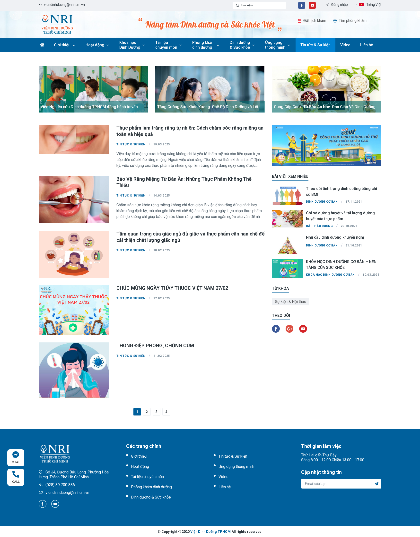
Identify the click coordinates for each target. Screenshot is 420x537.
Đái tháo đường (319, 226)
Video (345, 45)
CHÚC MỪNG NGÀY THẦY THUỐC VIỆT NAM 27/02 (172, 288)
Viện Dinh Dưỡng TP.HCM (210, 532)
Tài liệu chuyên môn (166, 45)
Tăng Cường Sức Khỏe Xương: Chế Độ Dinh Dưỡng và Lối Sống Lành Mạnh (207, 107)
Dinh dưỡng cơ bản (322, 201)
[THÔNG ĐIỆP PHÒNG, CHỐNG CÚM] (74, 370)
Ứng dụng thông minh (275, 45)
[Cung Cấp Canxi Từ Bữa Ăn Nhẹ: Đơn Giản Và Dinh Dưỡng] (326, 89)
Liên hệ (366, 45)
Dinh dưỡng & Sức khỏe (240, 45)
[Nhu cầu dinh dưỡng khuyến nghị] (287, 244)
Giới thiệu (62, 45)
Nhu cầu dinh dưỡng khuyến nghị (335, 237)
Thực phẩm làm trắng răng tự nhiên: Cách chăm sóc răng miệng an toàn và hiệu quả (189, 131)
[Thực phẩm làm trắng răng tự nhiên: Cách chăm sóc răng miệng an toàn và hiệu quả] (74, 139)
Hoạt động (95, 45)
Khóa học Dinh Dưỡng (129, 45)
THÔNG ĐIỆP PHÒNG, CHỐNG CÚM (155, 346)
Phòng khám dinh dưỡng (203, 45)
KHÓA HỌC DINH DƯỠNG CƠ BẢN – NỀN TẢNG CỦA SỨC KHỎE (341, 264)
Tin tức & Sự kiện (315, 45)
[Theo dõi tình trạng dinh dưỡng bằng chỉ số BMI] (287, 195)
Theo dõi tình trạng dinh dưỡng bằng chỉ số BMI (341, 191)
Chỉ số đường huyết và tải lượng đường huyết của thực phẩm (340, 216)
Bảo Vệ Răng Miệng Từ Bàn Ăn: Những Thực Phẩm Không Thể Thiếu (184, 182)
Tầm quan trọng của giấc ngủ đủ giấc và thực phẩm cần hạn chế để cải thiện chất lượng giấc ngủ (190, 237)
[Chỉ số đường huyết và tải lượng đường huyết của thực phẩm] (287, 220)
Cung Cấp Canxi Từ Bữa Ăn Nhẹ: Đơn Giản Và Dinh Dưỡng (325, 106)
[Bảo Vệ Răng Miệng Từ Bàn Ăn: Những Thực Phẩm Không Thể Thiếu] (74, 199)
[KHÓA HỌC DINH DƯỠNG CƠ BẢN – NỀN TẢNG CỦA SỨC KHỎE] (287, 268)
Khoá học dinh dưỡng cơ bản (330, 274)
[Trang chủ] (57, 24)
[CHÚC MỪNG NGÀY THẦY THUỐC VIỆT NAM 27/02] (74, 310)
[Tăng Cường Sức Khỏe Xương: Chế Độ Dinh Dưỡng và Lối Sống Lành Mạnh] (210, 89)
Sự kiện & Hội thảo (290, 301)
